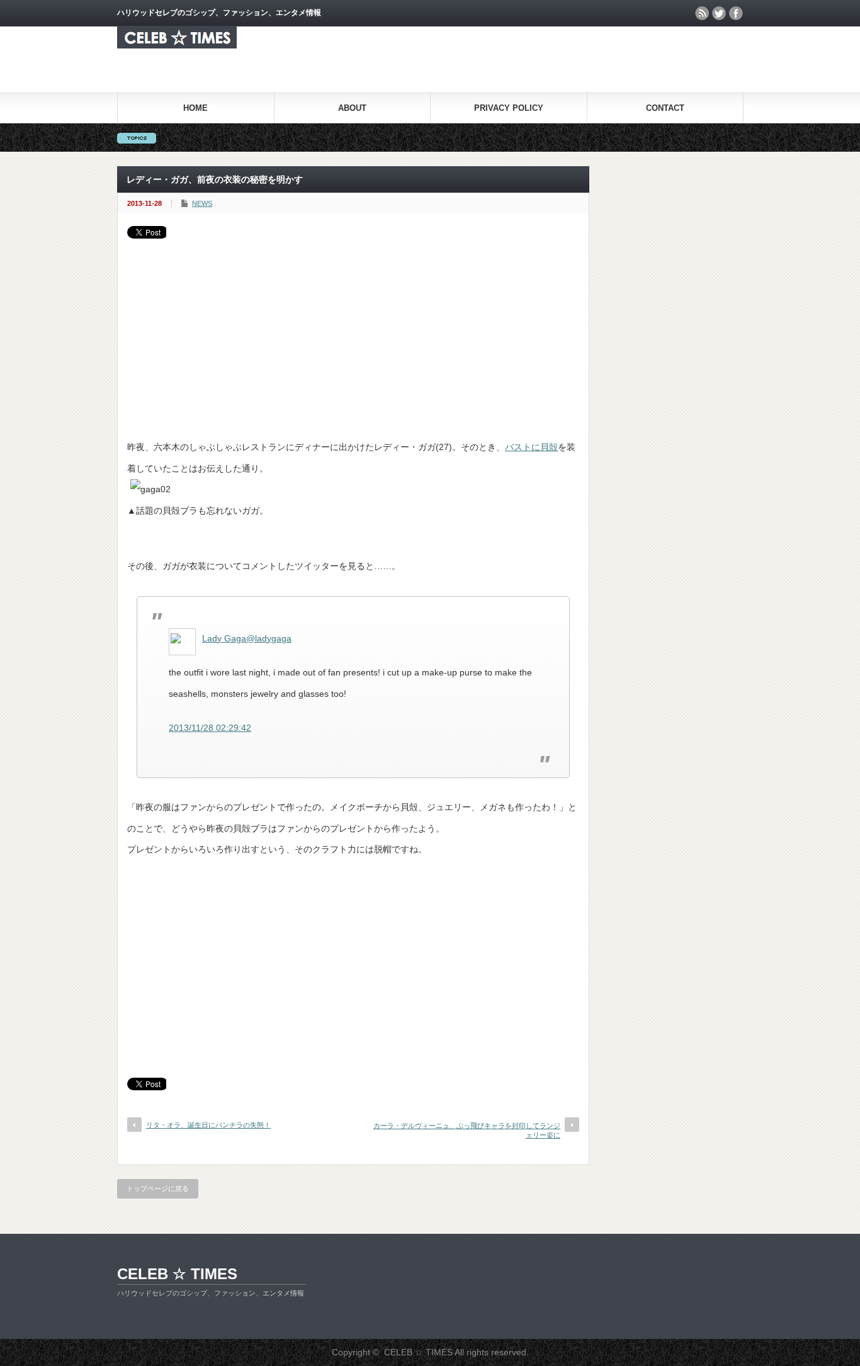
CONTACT (665, 108)
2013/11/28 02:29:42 (210, 728)
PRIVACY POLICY (508, 108)
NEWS (202, 203)
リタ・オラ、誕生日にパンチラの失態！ (208, 1125)
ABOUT (352, 108)
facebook (736, 13)
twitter (719, 13)
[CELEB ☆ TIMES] (177, 45)
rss (702, 13)
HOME (195, 108)
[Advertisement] (353, 333)
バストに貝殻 (531, 447)
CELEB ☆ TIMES (177, 1273)
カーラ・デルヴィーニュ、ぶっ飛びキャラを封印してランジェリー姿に (466, 1130)
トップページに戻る (158, 1188)
